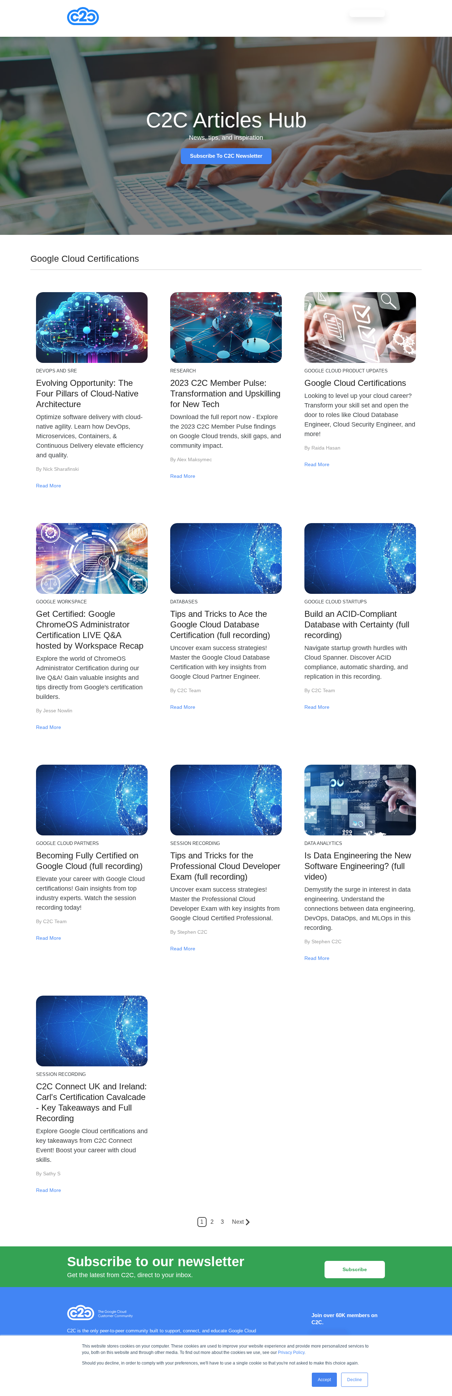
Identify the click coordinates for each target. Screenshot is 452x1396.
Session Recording (195, 843)
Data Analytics (323, 843)
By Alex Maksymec (191, 459)
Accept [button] (324, 1379)
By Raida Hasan (322, 448)
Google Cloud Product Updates (346, 370)
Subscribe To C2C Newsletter (226, 156)
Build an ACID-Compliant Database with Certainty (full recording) (356, 624)
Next (238, 1222)
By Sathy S (48, 1173)
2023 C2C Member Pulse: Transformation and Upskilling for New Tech (225, 393)
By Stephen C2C (188, 932)
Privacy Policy (291, 1352)
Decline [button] (354, 1379)
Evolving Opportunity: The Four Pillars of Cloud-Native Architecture (87, 393)
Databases (184, 601)
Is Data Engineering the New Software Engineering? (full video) (357, 866)
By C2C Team (185, 690)
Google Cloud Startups (335, 601)
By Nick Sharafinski (57, 469)
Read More (48, 485)
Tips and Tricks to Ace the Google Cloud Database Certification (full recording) (220, 624)
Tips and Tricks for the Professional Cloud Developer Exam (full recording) (225, 866)
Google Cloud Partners (67, 843)
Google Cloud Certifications (355, 383)
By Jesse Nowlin (54, 710)
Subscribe (355, 1269)
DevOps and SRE (56, 370)
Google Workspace (61, 601)
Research (183, 370)
